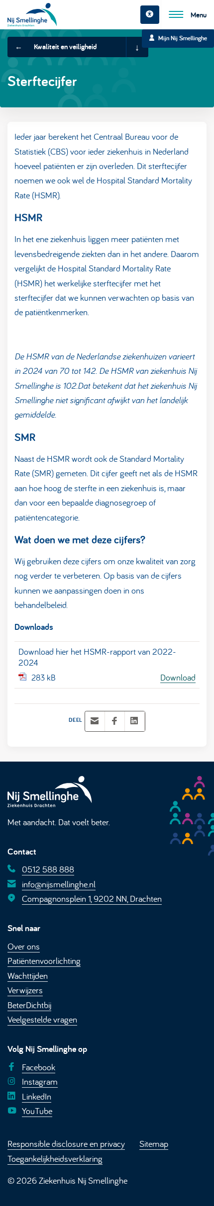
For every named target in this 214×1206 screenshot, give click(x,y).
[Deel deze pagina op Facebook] (114, 721)
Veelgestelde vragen (42, 1019)
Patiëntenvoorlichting (44, 960)
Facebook (38, 1067)
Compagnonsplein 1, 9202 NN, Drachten (92, 898)
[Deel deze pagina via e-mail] (95, 721)
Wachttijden (27, 975)
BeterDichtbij (29, 1005)
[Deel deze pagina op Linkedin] (134, 721)
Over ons (23, 946)
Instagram (40, 1081)
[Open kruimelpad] (137, 47)
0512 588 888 (48, 869)
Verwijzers (25, 990)
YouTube (37, 1111)
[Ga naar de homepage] (32, 14)
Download (178, 677)
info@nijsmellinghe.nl (59, 884)
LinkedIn (36, 1096)
